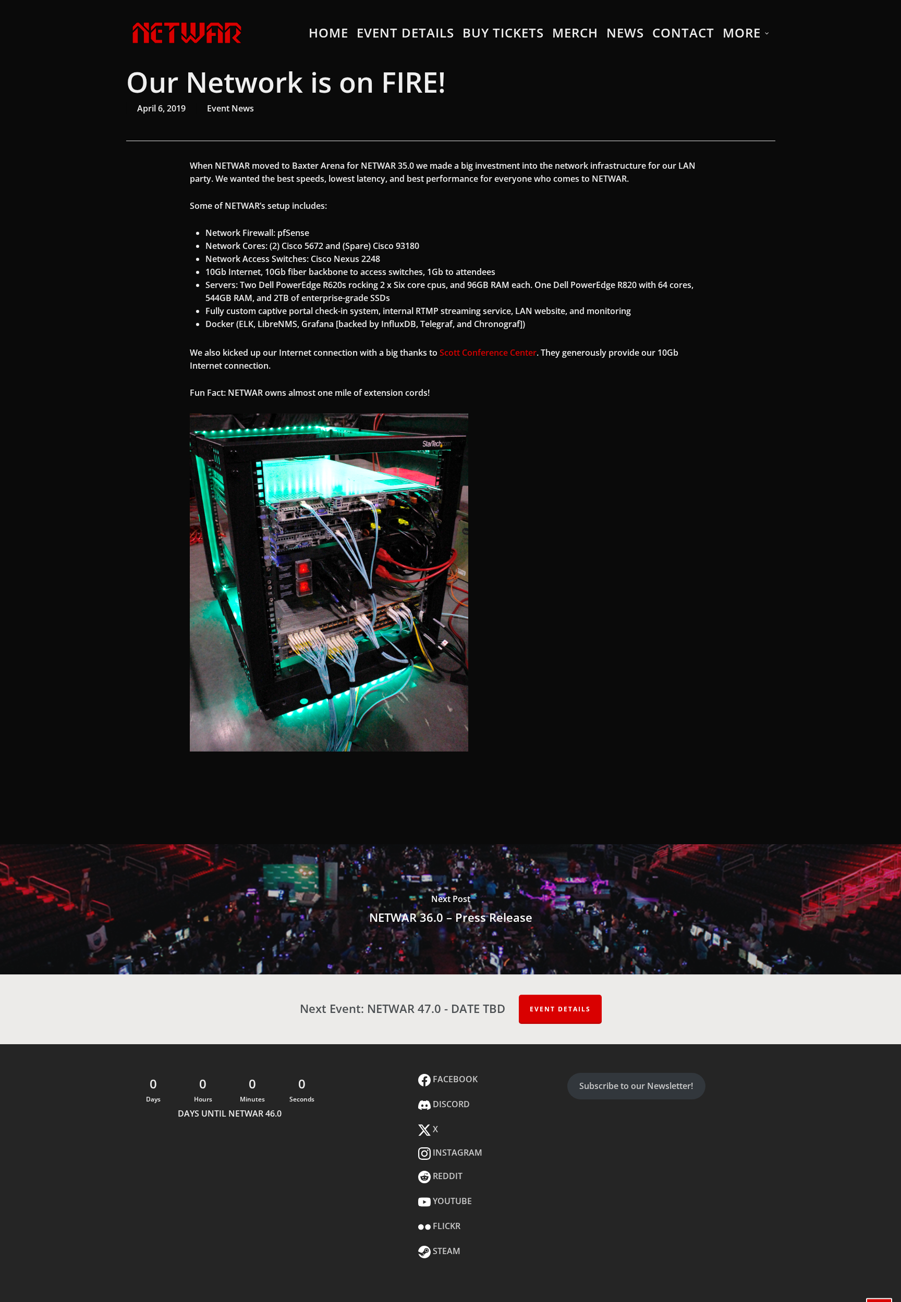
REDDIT (446, 1176)
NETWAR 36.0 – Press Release (450, 909)
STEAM (445, 1251)
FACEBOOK (454, 1079)
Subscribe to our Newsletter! (636, 1086)
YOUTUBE (451, 1201)
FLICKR (445, 1226)
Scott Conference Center (488, 352)
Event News (230, 108)
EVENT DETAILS (560, 1009)
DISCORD (450, 1104)
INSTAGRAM (456, 1152)
